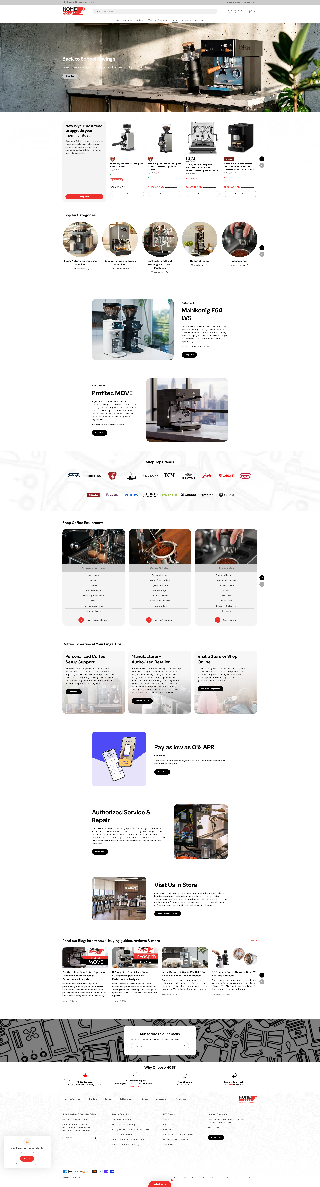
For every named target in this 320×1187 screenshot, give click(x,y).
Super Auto (93, 575)
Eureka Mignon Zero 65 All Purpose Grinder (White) (126, 165)
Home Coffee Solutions (77, 1178)
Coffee (149, 20)
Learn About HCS (142, 701)
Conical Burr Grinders (160, 601)
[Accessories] (239, 239)
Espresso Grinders (160, 575)
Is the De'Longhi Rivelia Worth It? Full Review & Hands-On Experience (184, 973)
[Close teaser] (172, 1180)
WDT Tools (226, 595)
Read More (162, 772)
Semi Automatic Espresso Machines (120, 262)
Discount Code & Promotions (75, 1119)
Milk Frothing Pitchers (226, 580)
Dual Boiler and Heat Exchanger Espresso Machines (160, 264)
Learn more (89, 2)
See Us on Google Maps (168, 913)
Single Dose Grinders (160, 585)
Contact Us (73, 692)
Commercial (168, 1144)
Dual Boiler (93, 585)
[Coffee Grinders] (200, 239)
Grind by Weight (160, 590)
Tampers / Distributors (226, 575)
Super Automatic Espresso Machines (80, 262)
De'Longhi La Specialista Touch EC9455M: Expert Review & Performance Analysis (130, 975)
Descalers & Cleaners (226, 606)
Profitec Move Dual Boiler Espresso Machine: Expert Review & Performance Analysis (83, 975)
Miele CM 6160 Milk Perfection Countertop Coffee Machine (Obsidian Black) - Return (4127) (239, 166)
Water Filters (226, 601)
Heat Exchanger (93, 590)
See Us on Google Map (210, 689)
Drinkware (226, 611)
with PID (93, 601)
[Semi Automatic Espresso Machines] (120, 239)
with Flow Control (93, 611)
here (231, 1085)
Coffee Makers (162, 20)
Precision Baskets (226, 585)
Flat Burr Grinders (160, 595)
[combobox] (155, 11)
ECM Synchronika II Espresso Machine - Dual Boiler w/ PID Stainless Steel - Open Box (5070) (202, 167)
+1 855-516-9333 (215, 1127)
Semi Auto (93, 580)
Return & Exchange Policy (123, 1124)
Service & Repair (233, 2)
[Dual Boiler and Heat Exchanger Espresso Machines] (160, 239)
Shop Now (70, 76)
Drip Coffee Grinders (160, 580)
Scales (226, 590)
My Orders (168, 1129)
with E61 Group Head (93, 606)
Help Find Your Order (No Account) (178, 1134)
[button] (253, 11)
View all (254, 941)
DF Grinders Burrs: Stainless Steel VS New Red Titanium (234, 973)
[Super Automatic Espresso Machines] (80, 239)
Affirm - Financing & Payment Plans (128, 1139)
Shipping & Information (122, 1119)
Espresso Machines (123, 20)
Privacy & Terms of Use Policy (125, 1144)
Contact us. (135, 1086)
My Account (168, 1124)
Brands (175, 20)
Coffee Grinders (200, 261)
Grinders (139, 20)
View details (127, 194)
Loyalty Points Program (122, 1134)
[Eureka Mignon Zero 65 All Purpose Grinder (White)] (127, 138)
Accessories (187, 20)
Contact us (215, 1137)
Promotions (200, 20)
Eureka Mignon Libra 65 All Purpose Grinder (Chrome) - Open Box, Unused (164, 166)
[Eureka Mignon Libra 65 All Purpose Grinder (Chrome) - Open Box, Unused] (165, 138)
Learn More (100, 852)
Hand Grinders (160, 606)
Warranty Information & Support (178, 1139)
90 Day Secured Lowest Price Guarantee (130, 1129)
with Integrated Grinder (94, 595)
